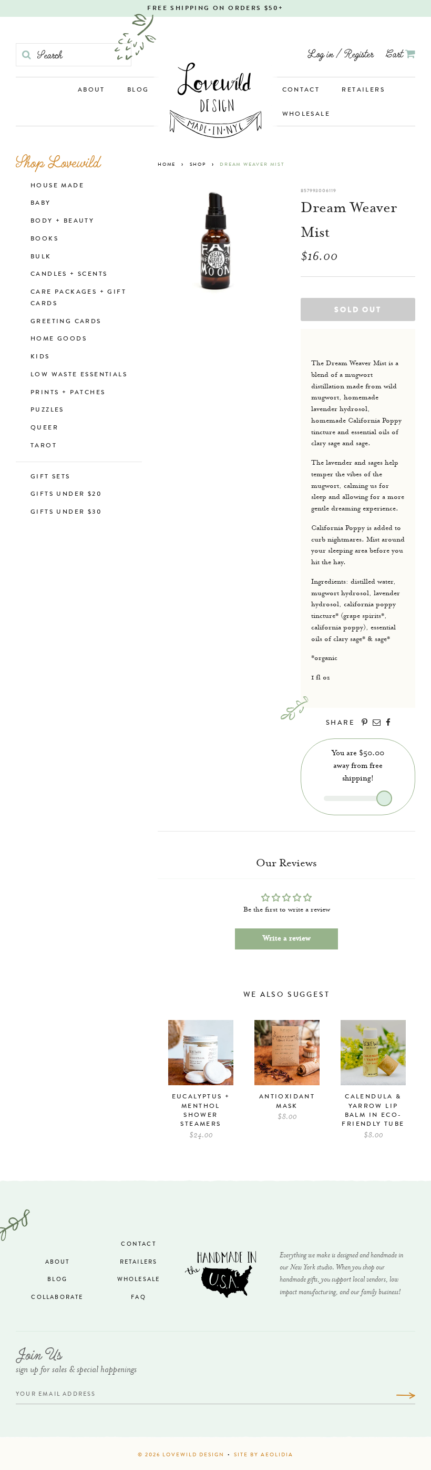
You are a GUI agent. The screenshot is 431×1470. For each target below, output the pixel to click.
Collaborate (57, 1298)
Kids (40, 357)
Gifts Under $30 (66, 512)
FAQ (138, 1298)
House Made (57, 186)
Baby (40, 204)
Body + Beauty (62, 221)
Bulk (41, 257)
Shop (198, 165)
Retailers (363, 90)
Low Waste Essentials (78, 375)
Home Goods (58, 339)
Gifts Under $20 (66, 495)
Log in (320, 53)
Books (44, 239)
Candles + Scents (68, 275)
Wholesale (306, 115)
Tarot (43, 446)
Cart (395, 53)
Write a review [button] (287, 939)
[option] (201, 1085)
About (91, 90)
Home (167, 165)
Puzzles (47, 410)
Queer (44, 428)
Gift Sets (50, 477)
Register (358, 53)
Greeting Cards (65, 322)
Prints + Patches (67, 393)
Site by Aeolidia (263, 1455)
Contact (301, 90)
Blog (138, 90)
